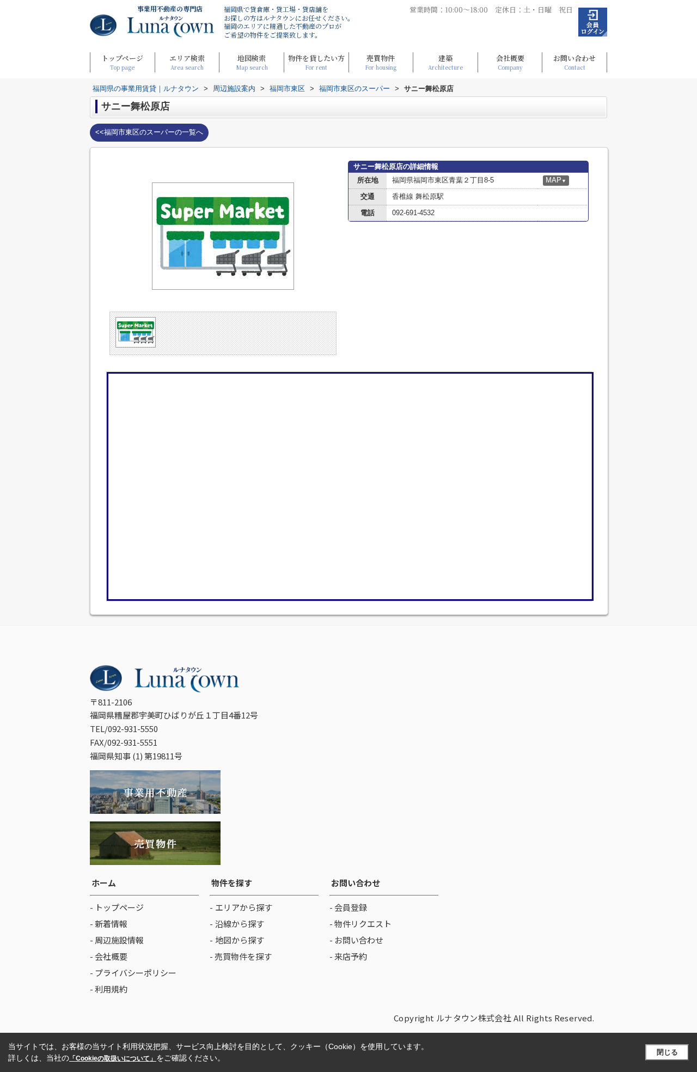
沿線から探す (239, 923)
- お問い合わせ (356, 940)
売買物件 (380, 62)
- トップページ (117, 907)
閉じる (667, 1052)
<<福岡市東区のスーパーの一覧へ (149, 132)
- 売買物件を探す (241, 956)
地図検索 (252, 62)
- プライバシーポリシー (133, 972)
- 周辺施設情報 (117, 940)
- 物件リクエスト (360, 923)
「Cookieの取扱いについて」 (112, 1058)
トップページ (122, 62)
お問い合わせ (574, 62)
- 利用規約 (108, 989)
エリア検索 (187, 62)
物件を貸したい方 (316, 62)
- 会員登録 (348, 907)
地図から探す (239, 940)
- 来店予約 (348, 956)
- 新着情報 (108, 923)
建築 (445, 62)
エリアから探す (243, 907)
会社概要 (510, 62)
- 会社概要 (108, 956)
